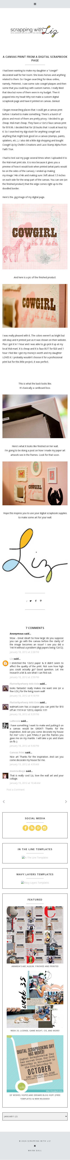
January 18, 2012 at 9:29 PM (24, 714)
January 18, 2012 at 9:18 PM (24, 695)
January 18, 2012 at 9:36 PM (24, 745)
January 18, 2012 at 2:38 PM (24, 652)
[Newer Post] (3, 801)
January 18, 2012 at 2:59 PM (24, 677)
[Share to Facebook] (35, 601)
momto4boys (17, 771)
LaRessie (15, 720)
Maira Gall (35, 1150)
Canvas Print (17, 752)
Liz (11, 658)
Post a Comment (16, 789)
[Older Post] (66, 801)
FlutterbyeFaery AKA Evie (24, 683)
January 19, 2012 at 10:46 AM (25, 783)
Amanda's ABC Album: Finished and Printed (35, 966)
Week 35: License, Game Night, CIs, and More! (35, 1030)
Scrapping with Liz (39, 1141)
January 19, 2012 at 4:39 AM (24, 764)
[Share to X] (30, 601)
